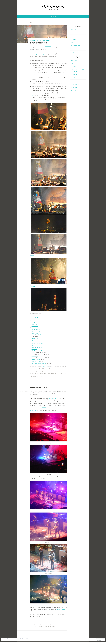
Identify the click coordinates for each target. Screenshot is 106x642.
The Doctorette (73, 74)
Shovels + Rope (33, 410)
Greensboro (32, 373)
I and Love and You (36, 331)
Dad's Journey (73, 36)
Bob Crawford (38, 371)
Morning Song (35, 349)
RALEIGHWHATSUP (74, 60)
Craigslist (50, 624)
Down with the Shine (36, 319)
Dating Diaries (73, 39)
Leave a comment (33, 378)
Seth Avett (46, 374)
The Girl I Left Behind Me (37, 343)
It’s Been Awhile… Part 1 (38, 387)
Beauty (71, 32)
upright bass (39, 376)
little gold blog (73, 90)
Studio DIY (72, 63)
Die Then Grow (35, 338)
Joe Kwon (45, 373)
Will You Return (35, 326)
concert (53, 371)
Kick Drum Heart (35, 342)
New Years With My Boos (38, 42)
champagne (46, 371)
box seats (37, 624)
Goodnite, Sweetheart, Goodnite (39, 363)
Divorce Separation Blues (37, 335)
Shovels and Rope (43, 626)
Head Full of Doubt (36, 361)
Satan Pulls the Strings (37, 347)
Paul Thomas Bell (73, 87)
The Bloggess (73, 66)
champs (50, 371)
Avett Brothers (48, 46)
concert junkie (58, 371)
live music (52, 373)
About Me (53, 16)
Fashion (71, 42)
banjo (34, 371)
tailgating (50, 374)
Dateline (44, 407)
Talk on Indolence (36, 329)
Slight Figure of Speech (37, 350)
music (56, 373)
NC (60, 624)
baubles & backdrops (74, 84)
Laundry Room (35, 345)
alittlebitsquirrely (24, 48)
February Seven (35, 327)
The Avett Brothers (56, 374)
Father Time (64, 371)
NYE (65, 373)
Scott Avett (41, 374)
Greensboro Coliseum (41, 55)
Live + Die (34, 322)
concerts (45, 624)
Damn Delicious (73, 77)
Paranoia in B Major (36, 324)
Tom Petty (35, 376)
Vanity (33, 340)
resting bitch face (35, 374)
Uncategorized (46, 40)
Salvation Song (35, 356)
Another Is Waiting (36, 359)
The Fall (33, 320)
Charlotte (42, 624)
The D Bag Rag (35, 317)
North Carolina (34, 626)
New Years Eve (60, 373)
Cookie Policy (21, 639)
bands (34, 624)
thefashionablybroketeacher (76, 81)
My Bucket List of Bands (36, 40)
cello (42, 371)
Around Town (73, 29)
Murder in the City (36, 333)
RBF (30, 374)
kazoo (49, 373)
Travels (71, 48)
